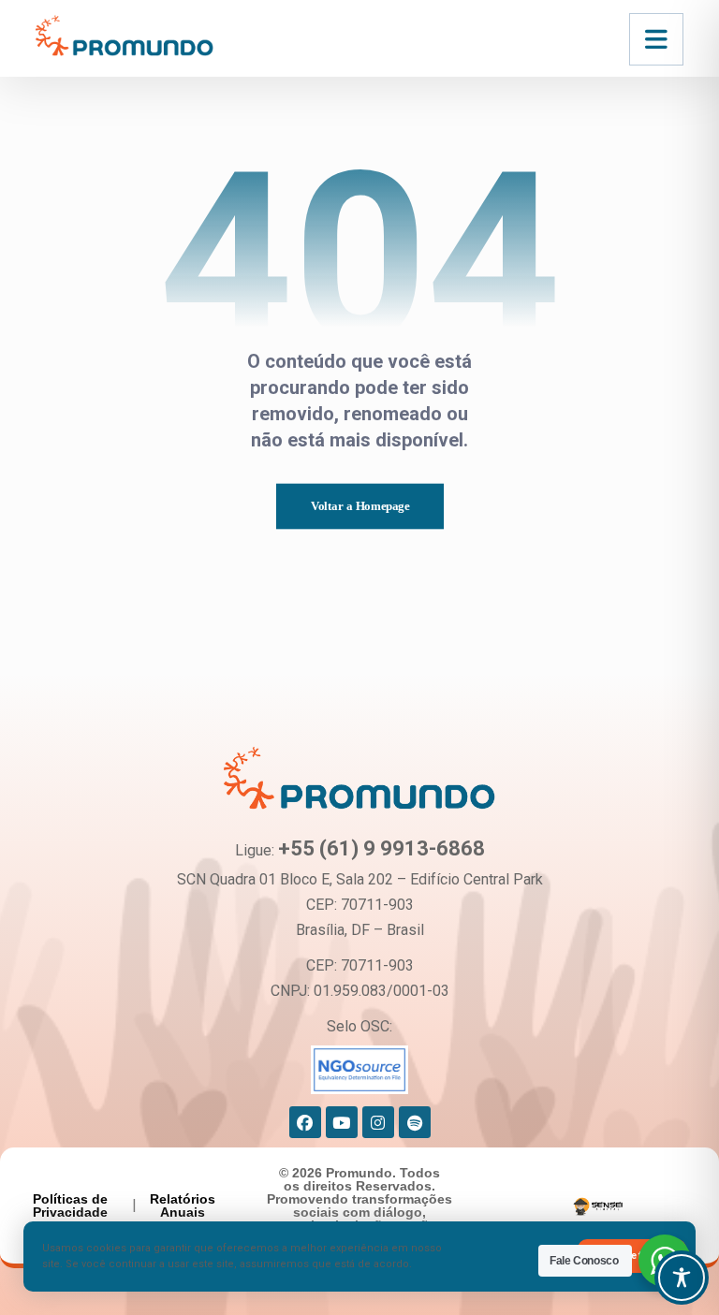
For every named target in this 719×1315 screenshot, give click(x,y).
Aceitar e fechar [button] (632, 1255)
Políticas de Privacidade (70, 1205)
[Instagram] (378, 1122)
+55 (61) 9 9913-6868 (381, 848)
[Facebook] (305, 1122)
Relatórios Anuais (182, 1205)
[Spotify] (415, 1122)
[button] (656, 39)
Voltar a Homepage (359, 506)
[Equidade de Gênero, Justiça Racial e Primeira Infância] (124, 35)
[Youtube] (342, 1122)
